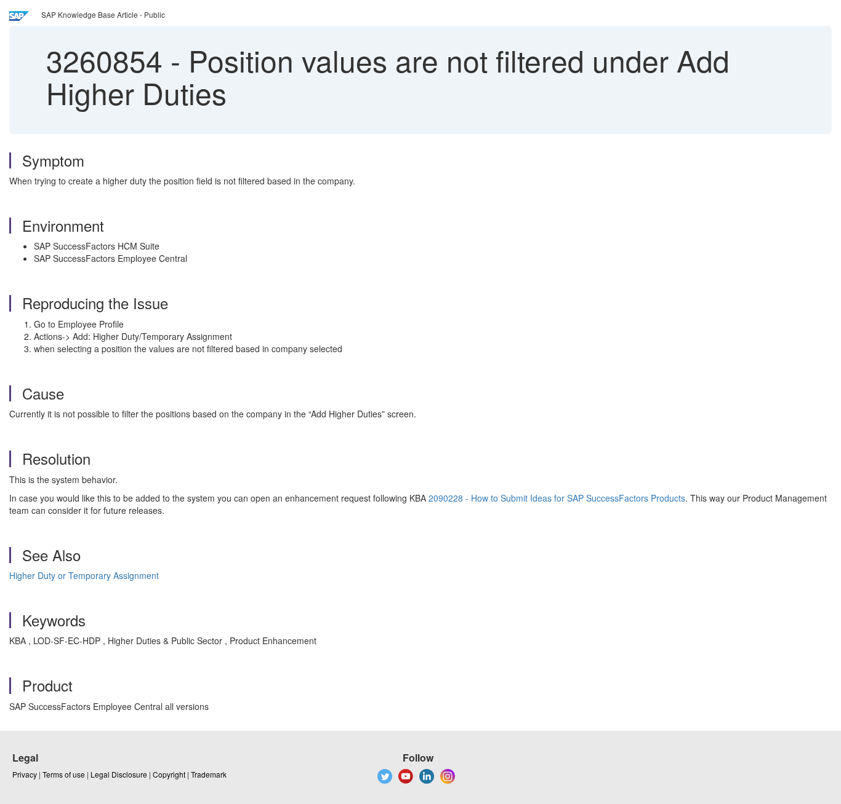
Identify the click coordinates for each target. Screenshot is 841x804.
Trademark (209, 774)
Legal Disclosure (119, 774)
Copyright (169, 774)
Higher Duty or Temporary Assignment (84, 575)
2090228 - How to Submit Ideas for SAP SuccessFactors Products (557, 498)
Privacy (24, 774)
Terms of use (63, 774)
